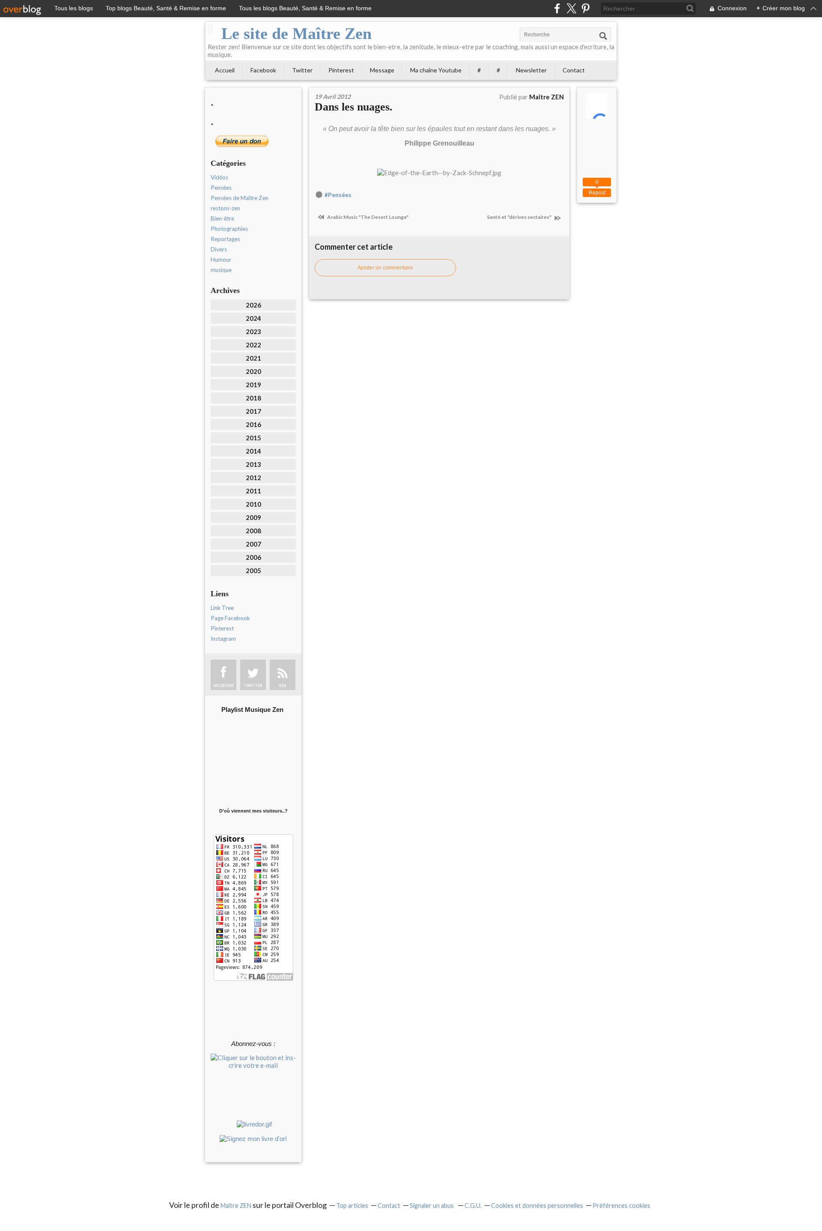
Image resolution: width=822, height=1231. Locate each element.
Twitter (302, 70)
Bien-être (222, 218)
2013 (253, 464)
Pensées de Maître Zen (239, 197)
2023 (253, 331)
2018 (253, 398)
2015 (253, 438)
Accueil (225, 70)
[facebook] (557, 8)
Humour (221, 259)
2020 (253, 371)
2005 (253, 570)
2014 (253, 451)
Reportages (225, 239)
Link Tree (222, 607)
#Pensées (338, 194)
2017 (253, 411)
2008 (253, 531)
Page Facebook (230, 618)
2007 (253, 544)
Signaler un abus (432, 1205)
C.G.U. (473, 1205)
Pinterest (341, 70)
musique (221, 269)
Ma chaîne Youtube (436, 70)
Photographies (229, 228)
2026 (253, 305)
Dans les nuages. (354, 107)
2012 (253, 477)
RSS (282, 685)
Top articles (352, 1205)
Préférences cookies (621, 1205)
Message (382, 70)
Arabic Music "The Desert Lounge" (367, 217)
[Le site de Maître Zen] (210, 29)
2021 (253, 358)
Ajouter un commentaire (385, 268)
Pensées (221, 187)
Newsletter (531, 70)
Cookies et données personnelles (537, 1205)
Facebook (263, 70)
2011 (253, 491)
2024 (253, 318)
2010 (253, 504)
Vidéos (219, 177)
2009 (253, 517)
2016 (253, 424)
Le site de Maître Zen (296, 33)
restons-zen (225, 208)
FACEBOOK (223, 685)
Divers (219, 249)
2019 (253, 384)
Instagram (223, 638)
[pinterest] (585, 8)
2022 (253, 345)
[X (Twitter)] (571, 8)
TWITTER (253, 685)
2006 (253, 557)
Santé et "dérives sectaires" (519, 217)
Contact (574, 70)
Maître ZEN (235, 1205)
